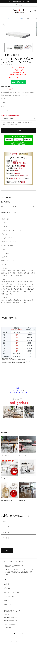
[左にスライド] (2, 48)
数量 (2, 106)
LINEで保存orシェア (18, 82)
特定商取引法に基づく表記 (11, 592)
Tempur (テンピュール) (15, 19)
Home (4, 19)
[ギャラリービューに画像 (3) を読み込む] (28, 47)
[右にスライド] (35, 48)
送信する (7, 550)
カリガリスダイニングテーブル (18, 393)
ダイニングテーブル (8, 455)
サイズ (3, 98)
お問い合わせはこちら (8, 212)
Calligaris (4, 478)
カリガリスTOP (17, 390)
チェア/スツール (25, 455)
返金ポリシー (7, 604)
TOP (18, 388)
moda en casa (24, 478)
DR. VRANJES (5, 500)
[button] (2, 11)
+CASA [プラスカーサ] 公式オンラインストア (16, 641)
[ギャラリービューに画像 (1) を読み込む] (8, 47)
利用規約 (6, 600)
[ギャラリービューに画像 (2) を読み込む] (18, 47)
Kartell (21, 500)
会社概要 (6, 584)
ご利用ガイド (7, 588)
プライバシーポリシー (10, 596)
